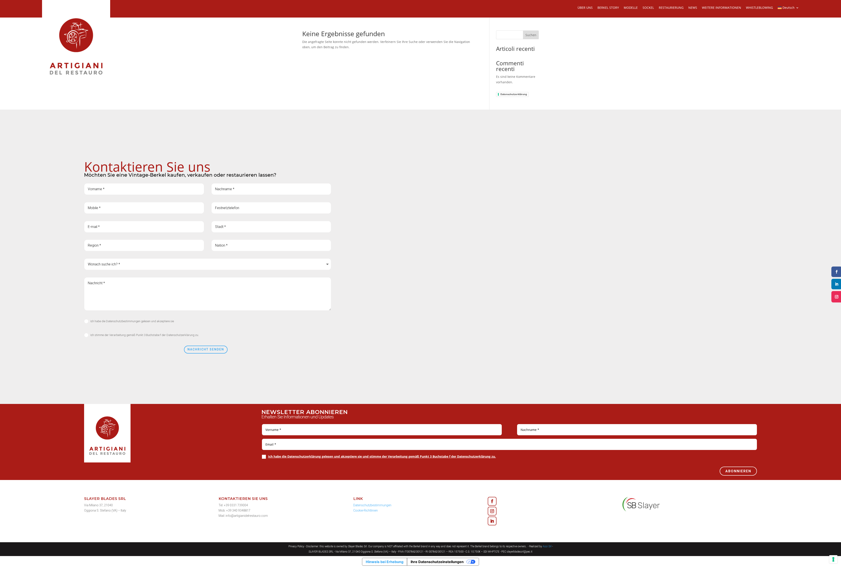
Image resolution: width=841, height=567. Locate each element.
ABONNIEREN (738, 471)
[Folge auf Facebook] (492, 501)
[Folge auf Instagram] (492, 511)
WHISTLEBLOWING (759, 8)
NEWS (692, 8)
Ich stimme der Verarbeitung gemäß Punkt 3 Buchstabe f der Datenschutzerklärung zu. (144, 335)
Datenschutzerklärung (513, 94)
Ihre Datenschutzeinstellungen (437, 562)
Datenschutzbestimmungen (372, 505)
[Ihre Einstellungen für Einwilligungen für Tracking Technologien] (833, 559)
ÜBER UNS (585, 8)
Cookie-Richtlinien (365, 510)
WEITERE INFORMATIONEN (721, 8)
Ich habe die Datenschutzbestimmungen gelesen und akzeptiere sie (132, 321)
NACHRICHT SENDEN (205, 349)
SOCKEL (648, 8)
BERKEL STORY (608, 8)
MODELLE (631, 8)
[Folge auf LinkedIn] (492, 521)
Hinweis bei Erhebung (384, 562)
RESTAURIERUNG (671, 8)
